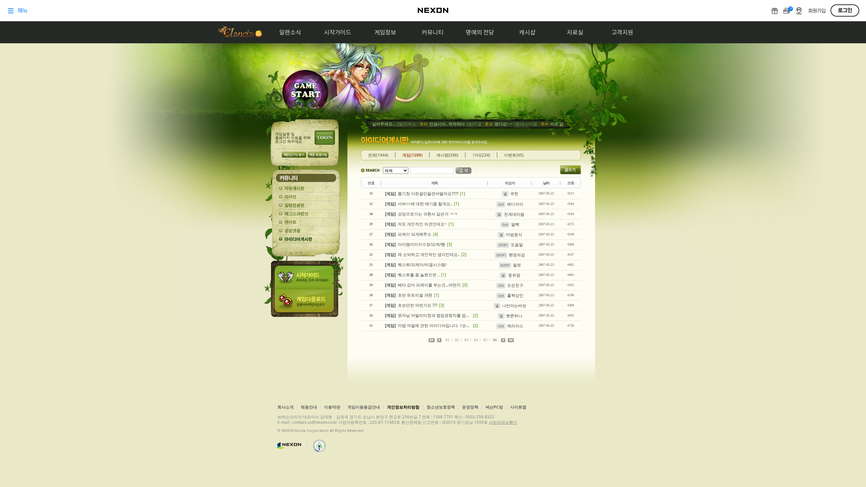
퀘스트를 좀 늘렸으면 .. (412, 275)
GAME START (305, 91)
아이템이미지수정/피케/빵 (415, 244)
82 (457, 340)
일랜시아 (239, 32)
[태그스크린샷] (306, 214)
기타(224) (481, 155)
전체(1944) (378, 155)
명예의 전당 (480, 32)
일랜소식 (290, 32)
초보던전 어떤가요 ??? (411, 305)
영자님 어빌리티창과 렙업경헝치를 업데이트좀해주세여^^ (428, 315)
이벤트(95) (514, 155)
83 (466, 340)
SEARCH (370, 170)
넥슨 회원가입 (318, 155)
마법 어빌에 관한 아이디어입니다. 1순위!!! (428, 325)
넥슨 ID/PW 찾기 (294, 155)
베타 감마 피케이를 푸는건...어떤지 (423, 285)
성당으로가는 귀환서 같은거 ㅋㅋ (421, 214)
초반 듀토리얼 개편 (408, 295)
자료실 (575, 32)
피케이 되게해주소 (408, 234)
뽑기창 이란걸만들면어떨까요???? (421, 193)
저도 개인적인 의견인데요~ (416, 224)
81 (448, 340)
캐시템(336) (447, 155)
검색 (464, 170)
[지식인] (306, 197)
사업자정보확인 (503, 422)
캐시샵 (527, 32)
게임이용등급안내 (363, 407)
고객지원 (622, 32)
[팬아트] (306, 222)
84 (476, 340)
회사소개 (285, 407)
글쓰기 (570, 169)
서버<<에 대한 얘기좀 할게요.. (418, 204)
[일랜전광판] (306, 205)
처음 (432, 340)
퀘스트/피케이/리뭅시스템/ (416, 265)
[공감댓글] (306, 231)
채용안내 (309, 407)
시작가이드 (337, 32)
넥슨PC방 (494, 407)
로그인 (325, 138)
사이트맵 (518, 407)
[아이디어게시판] (306, 239)
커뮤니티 (432, 32)
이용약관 (332, 407)
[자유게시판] (306, 188)
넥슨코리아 (289, 445)
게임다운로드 (306, 303)
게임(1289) (412, 155)
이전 (439, 340)
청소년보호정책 (441, 407)
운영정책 (470, 407)
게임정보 (385, 32)
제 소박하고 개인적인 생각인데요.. (422, 254)
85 (485, 340)
